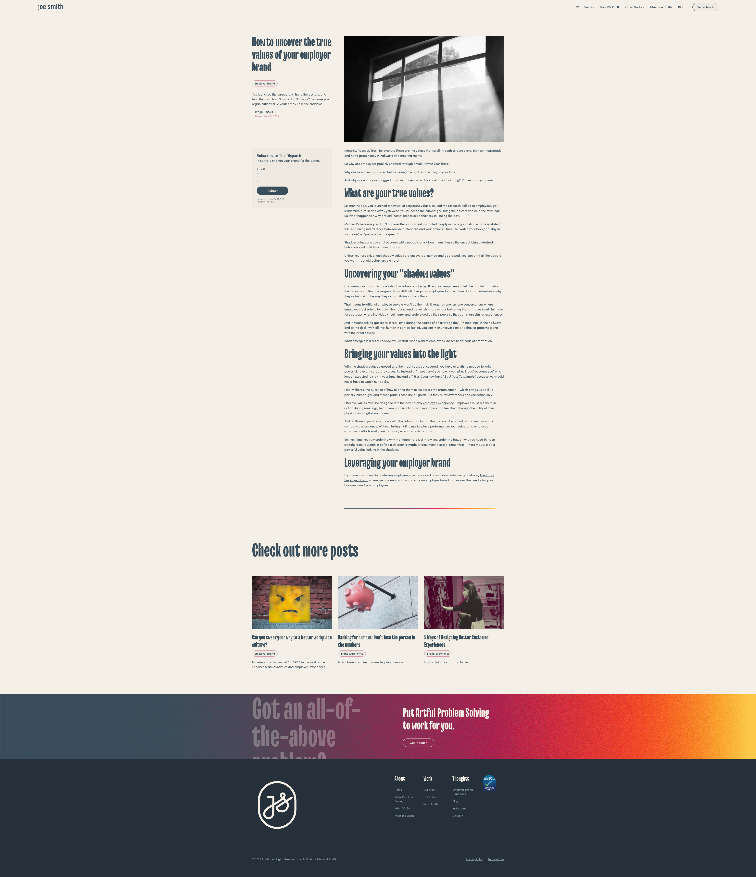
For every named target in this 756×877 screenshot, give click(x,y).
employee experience (438, 403)
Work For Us (430, 804)
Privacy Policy (474, 859)
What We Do (402, 808)
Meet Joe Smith (404, 816)
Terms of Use (496, 859)
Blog (455, 801)
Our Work (429, 790)
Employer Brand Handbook (462, 792)
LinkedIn (457, 816)
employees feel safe (358, 309)
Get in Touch (705, 7)
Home (398, 790)
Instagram (459, 808)
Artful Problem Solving (404, 799)
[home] (50, 7)
